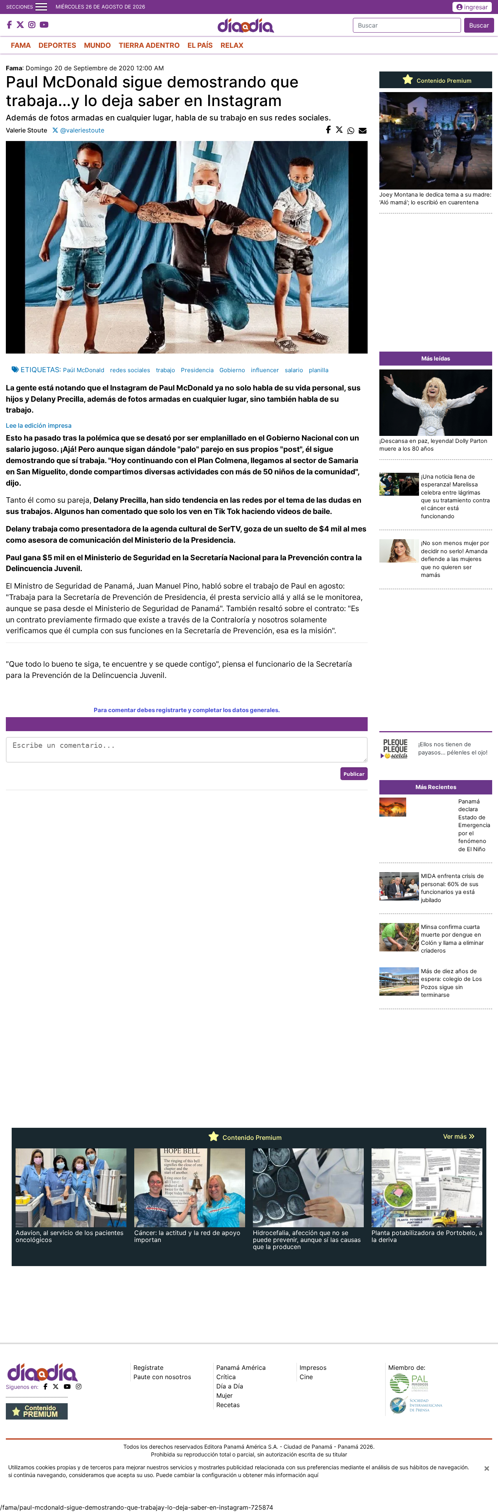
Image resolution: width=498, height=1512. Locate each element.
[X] (56, 1386)
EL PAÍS (200, 45)
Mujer (224, 1395)
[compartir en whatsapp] (350, 130)
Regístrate (148, 1367)
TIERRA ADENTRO (149, 45)
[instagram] (78, 1386)
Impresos (313, 1367)
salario (294, 370)
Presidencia (197, 370)
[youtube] (67, 1386)
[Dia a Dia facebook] (10, 25)
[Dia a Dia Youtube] (44, 25)
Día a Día (229, 1386)
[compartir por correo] (362, 130)
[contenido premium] (37, 1411)
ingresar (476, 7)
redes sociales (130, 370)
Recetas (228, 1405)
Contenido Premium (443, 80)
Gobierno (232, 370)
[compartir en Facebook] (328, 130)
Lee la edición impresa (39, 425)
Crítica (226, 1377)
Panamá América (241, 1367)
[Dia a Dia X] (21, 25)
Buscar (479, 25)
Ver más (455, 1136)
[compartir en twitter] (339, 130)
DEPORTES (57, 45)
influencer (265, 370)
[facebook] (45, 1386)
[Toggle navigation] (41, 7)
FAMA (21, 45)
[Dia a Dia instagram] (32, 25)
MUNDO (97, 45)
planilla (318, 370)
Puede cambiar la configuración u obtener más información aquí (237, 1475)
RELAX (232, 45)
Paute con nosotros (162, 1377)
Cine (306, 1377)
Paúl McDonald (83, 370)
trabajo (165, 370)
